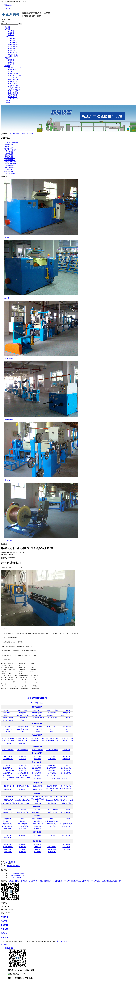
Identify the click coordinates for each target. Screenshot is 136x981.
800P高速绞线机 (8, 729)
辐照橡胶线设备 (13, 73)
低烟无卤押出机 (8, 713)
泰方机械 (4, 944)
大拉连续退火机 (52, 824)
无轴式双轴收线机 (52, 810)
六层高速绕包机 (10, 862)
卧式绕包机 (52, 773)
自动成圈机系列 (13, 46)
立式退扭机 (66, 756)
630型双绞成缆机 (8, 750)
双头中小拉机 (22, 824)
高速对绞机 (22, 756)
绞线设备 (59, 881)
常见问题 (11, 64)
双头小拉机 (66, 819)
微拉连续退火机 (37, 819)
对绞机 (65, 881)
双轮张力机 (8, 852)
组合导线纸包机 (52, 775)
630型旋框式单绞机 (22, 741)
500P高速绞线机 (52, 727)
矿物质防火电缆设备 (14, 75)
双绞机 (84, 881)
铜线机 (66, 732)
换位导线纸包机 (66, 765)
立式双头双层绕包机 (8, 770)
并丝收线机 (52, 826)
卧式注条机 (37, 847)
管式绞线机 (22, 835)
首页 (9, 134)
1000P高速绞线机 (22, 729)
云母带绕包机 (22, 775)
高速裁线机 (22, 844)
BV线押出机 (23, 713)
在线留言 (7, 101)
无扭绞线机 (106, 881)
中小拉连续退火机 (37, 821)
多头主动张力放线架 (22, 803)
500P (119, 881)
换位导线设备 (12, 97)
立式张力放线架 (8, 796)
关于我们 (7, 29)
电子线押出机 (8, 710)
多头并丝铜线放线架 (8, 803)
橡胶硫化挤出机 (37, 715)
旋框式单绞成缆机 (8, 741)
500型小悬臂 (8, 756)
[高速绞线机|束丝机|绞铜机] (26, 16)
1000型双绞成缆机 (37, 750)
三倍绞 (74, 881)
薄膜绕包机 (22, 765)
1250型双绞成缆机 (52, 750)
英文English (8, 5)
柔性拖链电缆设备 (14, 87)
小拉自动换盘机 (66, 826)
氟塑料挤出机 (8, 715)
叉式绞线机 (8, 835)
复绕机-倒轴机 (8, 847)
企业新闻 (11, 62)
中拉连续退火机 (8, 824)
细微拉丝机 (8, 819)
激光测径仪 (22, 849)
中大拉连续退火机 (37, 824)
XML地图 (10, 944)
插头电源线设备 (13, 79)
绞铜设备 (53, 881)
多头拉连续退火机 (66, 824)
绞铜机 (8, 732)
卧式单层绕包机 (8, 773)
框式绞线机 (37, 835)
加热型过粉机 (51, 847)
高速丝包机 (52, 765)
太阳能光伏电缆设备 (14, 68)
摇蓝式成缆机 (66, 835)
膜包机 (37, 770)
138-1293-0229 (9, 948)
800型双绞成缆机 (22, 750)
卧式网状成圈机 (66, 786)
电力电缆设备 (12, 77)
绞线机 (23, 732)
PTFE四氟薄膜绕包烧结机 (59, 779)
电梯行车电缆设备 (14, 89)
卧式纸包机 (37, 779)
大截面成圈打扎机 (37, 786)
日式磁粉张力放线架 (52, 796)
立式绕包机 (22, 768)
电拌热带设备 (12, 95)
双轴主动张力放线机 (52, 800)
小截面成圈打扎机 (8, 786)
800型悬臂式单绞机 (37, 738)
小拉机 (52, 819)
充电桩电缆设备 (13, 85)
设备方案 (7, 66)
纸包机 (37, 775)
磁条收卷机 (66, 810)
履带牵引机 (8, 844)
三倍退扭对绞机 (8, 759)
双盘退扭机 (22, 759)
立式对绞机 (52, 756)
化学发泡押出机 (66, 715)
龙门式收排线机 (66, 812)
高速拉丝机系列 (13, 56)
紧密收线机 (8, 829)
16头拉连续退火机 (23, 826)
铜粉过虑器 (52, 849)
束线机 (42, 881)
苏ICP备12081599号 (63, 941)
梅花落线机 (22, 829)
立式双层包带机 (52, 768)
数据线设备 (12, 71)
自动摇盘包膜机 (37, 789)
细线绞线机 (113, 881)
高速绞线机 (12, 881)
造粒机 (23, 720)
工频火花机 (66, 847)
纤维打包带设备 (52, 718)
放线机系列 (12, 48)
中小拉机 (23, 821)
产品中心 (7, 37)
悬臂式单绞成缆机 (8, 738)
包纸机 (8, 765)
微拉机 (23, 819)
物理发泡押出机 (52, 715)
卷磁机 (52, 844)
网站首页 (7, 27)
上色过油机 (66, 849)
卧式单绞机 (22, 743)
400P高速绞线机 (37, 727)
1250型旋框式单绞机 (66, 741)
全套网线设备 (12, 70)
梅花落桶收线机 (37, 812)
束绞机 (37, 732)
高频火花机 (8, 849)
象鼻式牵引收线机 (23, 812)
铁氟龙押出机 (51, 713)
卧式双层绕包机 (8, 775)
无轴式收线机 (37, 810)
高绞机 (52, 729)
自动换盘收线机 (8, 812)
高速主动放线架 (8, 800)
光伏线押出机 (37, 710)
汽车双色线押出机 (52, 710)
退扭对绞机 (37, 759)
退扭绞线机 (98, 881)
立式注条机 (22, 847)
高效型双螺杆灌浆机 (18, 873)
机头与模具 (52, 852)
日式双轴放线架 (37, 796)
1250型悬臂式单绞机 (66, 738)
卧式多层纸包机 (37, 773)
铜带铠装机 (8, 838)
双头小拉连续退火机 (52, 821)
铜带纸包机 (66, 770)
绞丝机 (66, 729)
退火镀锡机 (37, 829)
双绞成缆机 (66, 750)
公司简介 (11, 31)
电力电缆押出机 (37, 713)
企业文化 (11, 33)
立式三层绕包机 (37, 768)
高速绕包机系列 (13, 42)
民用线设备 (66, 710)
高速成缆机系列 (13, 44)
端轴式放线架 (51, 803)
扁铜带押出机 (22, 718)
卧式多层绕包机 (23, 773)
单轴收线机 (8, 810)
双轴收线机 (22, 810)
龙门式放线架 (66, 803)
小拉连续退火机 (8, 821)
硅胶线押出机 (66, 713)
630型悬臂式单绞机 (22, 738)
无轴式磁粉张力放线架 (22, 800)
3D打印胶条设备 (8, 720)
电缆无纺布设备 (13, 99)
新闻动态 (7, 58)
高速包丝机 (37, 765)
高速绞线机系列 (13, 39)
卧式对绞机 (52, 759)
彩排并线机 (66, 844)
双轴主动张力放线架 (66, 800)
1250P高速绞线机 (37, 729)
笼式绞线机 (52, 835)
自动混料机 (37, 852)
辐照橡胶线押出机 (23, 715)
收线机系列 (12, 50)
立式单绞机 (8, 743)
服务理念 (11, 35)
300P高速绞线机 (22, 727)
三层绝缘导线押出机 (37, 718)
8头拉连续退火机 (8, 826)
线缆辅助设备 (12, 52)
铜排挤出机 (66, 718)
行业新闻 (11, 60)
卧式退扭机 (66, 759)
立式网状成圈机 (52, 786)
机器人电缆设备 (13, 93)
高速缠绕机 (37, 844)
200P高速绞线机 (8, 727)
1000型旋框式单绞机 (52, 741)
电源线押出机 (22, 710)
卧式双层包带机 (66, 773)
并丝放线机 (37, 826)
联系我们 (7, 8)
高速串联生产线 (8, 718)
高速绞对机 (37, 756)
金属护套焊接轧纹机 (13, 866)
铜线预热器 (37, 849)
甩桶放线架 (37, 803)
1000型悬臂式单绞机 (52, 738)
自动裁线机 (22, 852)
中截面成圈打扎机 (23, 786)
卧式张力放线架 (23, 796)
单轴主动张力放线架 (66, 796)
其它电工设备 (12, 54)
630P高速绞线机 (66, 727)
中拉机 (66, 821)
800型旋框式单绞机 (37, 741)
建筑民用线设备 (13, 83)
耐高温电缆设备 (13, 91)
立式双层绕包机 (66, 768)
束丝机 (52, 732)
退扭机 (69, 881)
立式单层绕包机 (8, 768)
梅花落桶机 (8, 789)
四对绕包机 (52, 770)
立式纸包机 (22, 770)
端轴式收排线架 (52, 812)
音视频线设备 (12, 81)
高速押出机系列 (13, 40)
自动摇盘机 (22, 789)
